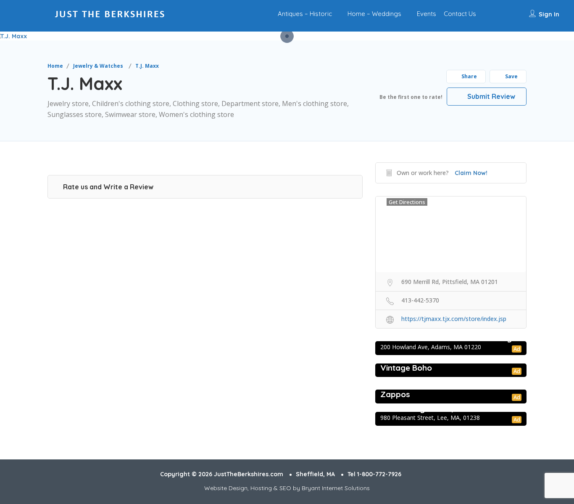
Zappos (395, 394)
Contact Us (460, 14)
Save (511, 76)
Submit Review (490, 96)
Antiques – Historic (305, 14)
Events (426, 14)
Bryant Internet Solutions (336, 488)
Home (55, 65)
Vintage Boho (406, 368)
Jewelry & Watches (98, 65)
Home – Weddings (374, 14)
